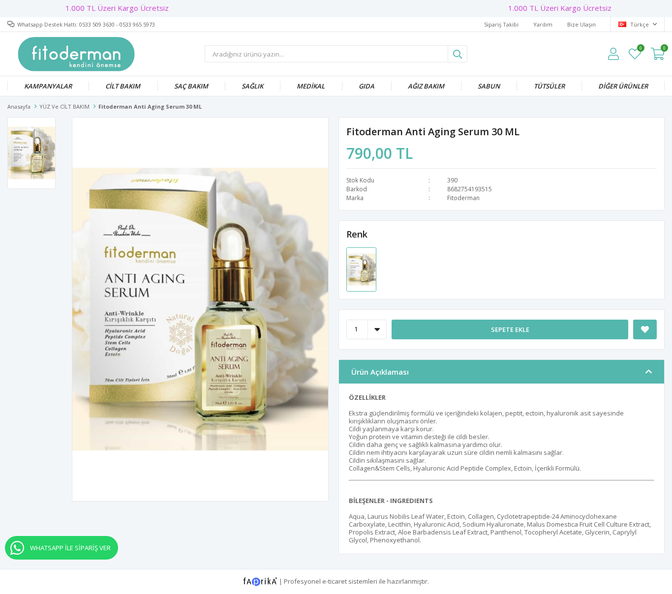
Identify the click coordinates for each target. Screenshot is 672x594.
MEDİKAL (311, 86)
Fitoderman (463, 198)
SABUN (489, 86)
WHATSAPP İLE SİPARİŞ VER (70, 547)
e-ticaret (334, 580)
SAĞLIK (252, 86)
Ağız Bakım (426, 86)
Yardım (542, 24)
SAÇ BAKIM (191, 86)
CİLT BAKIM (122, 86)
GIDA (366, 86)
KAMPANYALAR (48, 86)
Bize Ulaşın (581, 24)
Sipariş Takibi (501, 24)
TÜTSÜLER (549, 86)
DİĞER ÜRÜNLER (623, 86)
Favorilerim (640, 49)
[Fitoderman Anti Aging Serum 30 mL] (361, 268)
